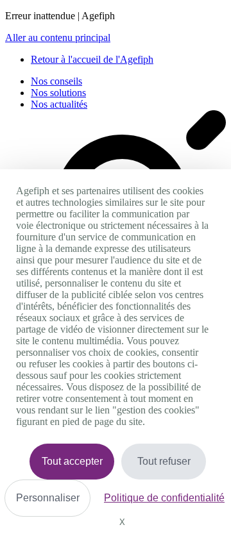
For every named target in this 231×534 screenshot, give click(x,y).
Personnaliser (48, 497)
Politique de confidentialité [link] (164, 497)
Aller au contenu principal (57, 37)
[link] (92, 59)
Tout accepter (72, 461)
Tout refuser (164, 461)
